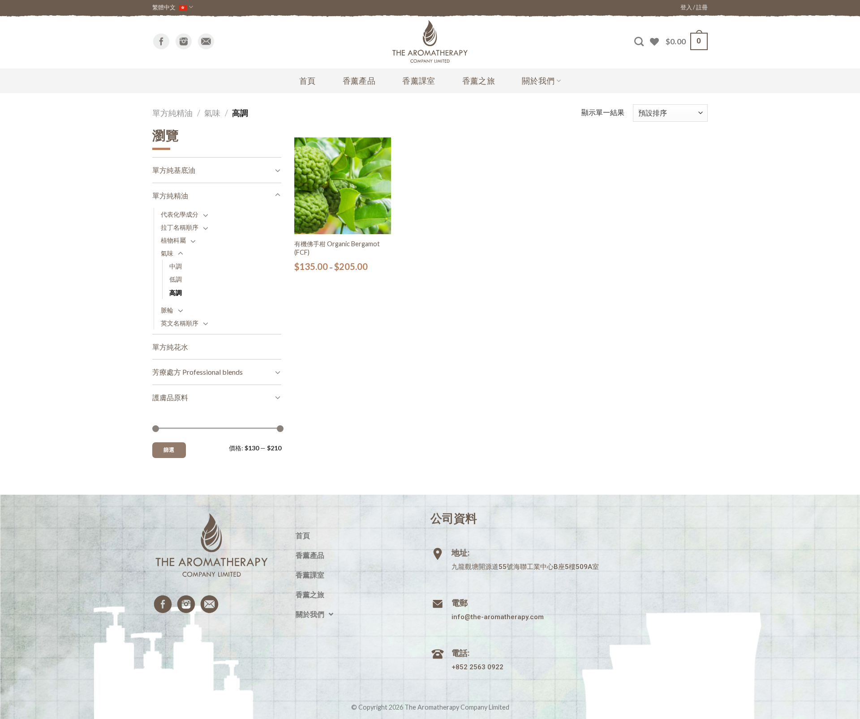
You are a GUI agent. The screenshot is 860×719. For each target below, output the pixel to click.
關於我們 (538, 81)
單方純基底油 (173, 170)
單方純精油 (172, 113)
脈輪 (167, 310)
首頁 (307, 81)
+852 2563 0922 (477, 667)
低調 (175, 279)
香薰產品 (359, 81)
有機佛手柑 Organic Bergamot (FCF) (337, 248)
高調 (175, 292)
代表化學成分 (179, 214)
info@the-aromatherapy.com (498, 617)
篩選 (169, 449)
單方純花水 (170, 346)
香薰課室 (418, 81)
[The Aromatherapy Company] (430, 41)
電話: (460, 653)
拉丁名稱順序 (179, 227)
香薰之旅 (478, 81)
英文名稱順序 (179, 323)
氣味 (212, 113)
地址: (460, 552)
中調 (175, 266)
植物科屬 (173, 240)
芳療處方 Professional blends (197, 372)
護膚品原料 (170, 397)
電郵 (460, 603)
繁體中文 (164, 7)
